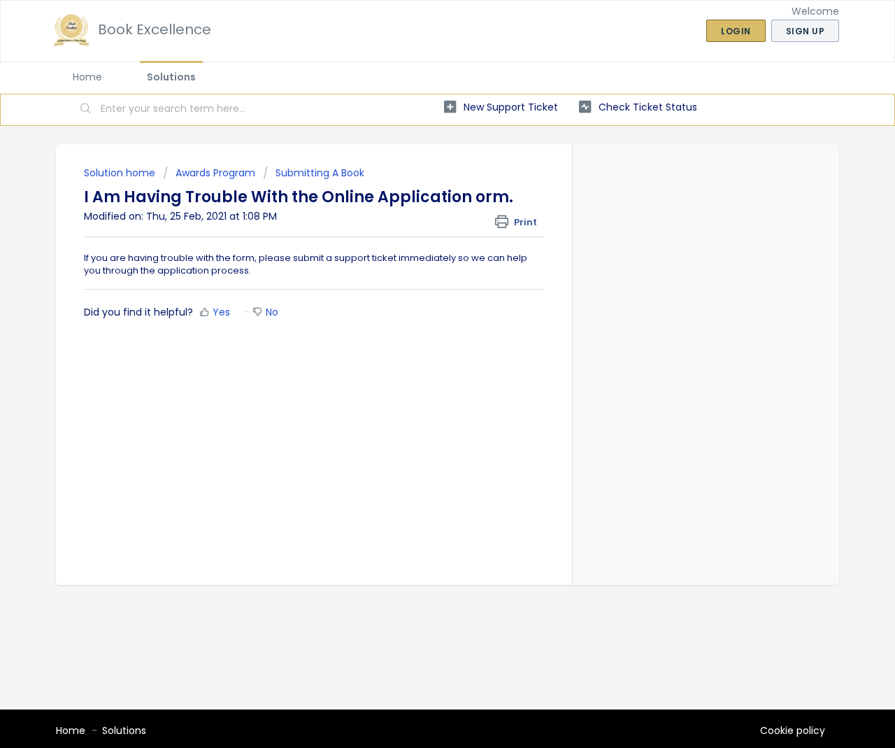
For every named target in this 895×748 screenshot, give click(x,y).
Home (87, 77)
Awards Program (215, 173)
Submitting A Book (319, 173)
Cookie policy (792, 731)
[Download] (421, 189)
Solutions (171, 77)
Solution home (121, 173)
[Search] (86, 110)
